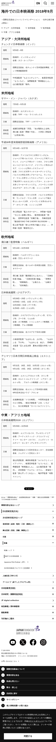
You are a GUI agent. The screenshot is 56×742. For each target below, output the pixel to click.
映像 (34, 497)
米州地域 (31, 28)
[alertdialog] (28, 725)
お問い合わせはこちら (9, 661)
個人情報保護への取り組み (17, 706)
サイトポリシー (13, 699)
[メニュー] (52, 3)
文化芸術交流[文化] (24, 497)
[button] (28, 511)
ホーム (3, 497)
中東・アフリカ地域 (12, 32)
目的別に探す (12, 693)
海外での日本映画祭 (43, 497)
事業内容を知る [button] (13, 675)
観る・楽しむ (12, 687)
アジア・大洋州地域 (12, 28)
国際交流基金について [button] (16, 669)
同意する (28, 736)
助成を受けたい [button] (13, 681)
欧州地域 (46, 28)
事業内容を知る (12, 497)
